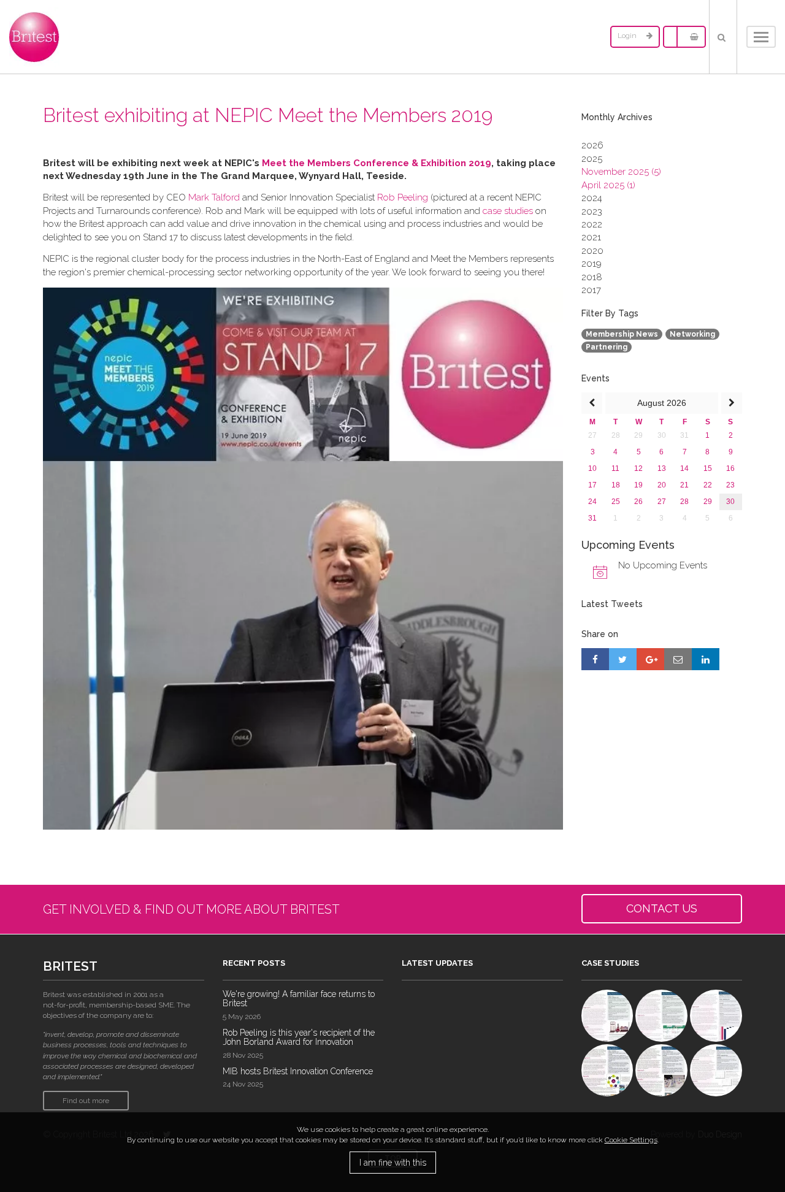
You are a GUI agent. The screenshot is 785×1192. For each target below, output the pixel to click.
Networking (692, 334)
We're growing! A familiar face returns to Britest (299, 998)
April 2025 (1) (608, 185)
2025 (591, 158)
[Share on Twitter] (623, 659)
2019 (591, 263)
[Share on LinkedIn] (705, 659)
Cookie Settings (631, 1140)
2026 (592, 145)
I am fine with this (392, 1162)
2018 (591, 277)
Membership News (622, 334)
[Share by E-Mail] (678, 659)
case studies (508, 210)
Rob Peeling (402, 197)
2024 (591, 198)
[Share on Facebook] (595, 659)
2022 (591, 224)
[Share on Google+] (650, 659)
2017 (591, 290)
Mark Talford (214, 197)
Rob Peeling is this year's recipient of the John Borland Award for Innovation (299, 1037)
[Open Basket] (691, 37)
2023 (591, 211)
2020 (592, 250)
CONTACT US (661, 908)
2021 (591, 237)
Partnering (606, 347)
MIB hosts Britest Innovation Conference (298, 1071)
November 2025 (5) (621, 171)
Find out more (86, 1100)
